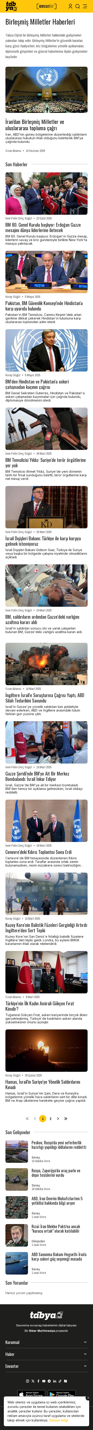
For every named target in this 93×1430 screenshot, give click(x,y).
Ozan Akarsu (13, 151)
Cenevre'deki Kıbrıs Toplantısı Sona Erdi (38, 852)
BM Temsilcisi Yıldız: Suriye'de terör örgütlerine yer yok (45, 462)
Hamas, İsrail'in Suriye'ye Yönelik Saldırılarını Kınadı (42, 1084)
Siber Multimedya (42, 1330)
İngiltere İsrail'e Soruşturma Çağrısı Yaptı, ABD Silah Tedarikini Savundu (44, 697)
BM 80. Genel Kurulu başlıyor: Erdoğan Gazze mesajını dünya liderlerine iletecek (43, 227)
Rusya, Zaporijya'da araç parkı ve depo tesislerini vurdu (56, 1172)
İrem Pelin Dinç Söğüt (18, 218)
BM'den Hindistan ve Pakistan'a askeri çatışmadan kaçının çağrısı (37, 384)
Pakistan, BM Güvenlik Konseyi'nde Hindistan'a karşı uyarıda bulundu (44, 305)
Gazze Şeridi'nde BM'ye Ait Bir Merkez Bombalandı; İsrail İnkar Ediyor (37, 776)
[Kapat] (88, 1397)
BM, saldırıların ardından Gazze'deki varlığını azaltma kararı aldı (42, 619)
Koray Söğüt (12, 297)
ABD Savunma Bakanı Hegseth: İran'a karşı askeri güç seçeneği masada (59, 1256)
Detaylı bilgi (58, 1420)
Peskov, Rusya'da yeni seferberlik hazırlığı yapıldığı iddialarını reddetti (59, 1144)
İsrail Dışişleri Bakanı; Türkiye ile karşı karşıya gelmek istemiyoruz (43, 541)
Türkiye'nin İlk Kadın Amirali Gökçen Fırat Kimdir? (39, 1006)
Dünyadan (38, 1241)
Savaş (36, 1157)
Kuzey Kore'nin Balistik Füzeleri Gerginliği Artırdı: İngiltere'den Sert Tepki (46, 927)
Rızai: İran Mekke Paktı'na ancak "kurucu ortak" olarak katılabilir (56, 1228)
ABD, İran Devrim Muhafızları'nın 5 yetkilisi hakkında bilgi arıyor (57, 1200)
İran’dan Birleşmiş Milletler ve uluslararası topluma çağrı (34, 124)
